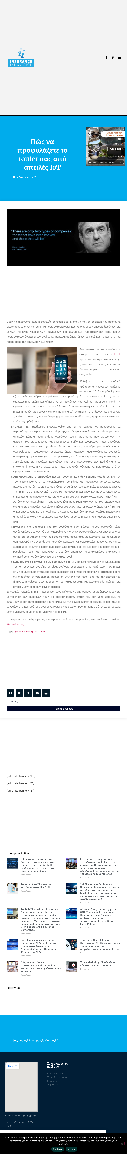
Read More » (26, 875)
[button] (86, 57)
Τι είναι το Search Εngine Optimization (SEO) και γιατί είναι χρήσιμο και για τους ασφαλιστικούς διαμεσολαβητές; (100, 945)
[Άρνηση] (122, 1143)
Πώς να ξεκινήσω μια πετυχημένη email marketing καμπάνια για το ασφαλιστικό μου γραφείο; (41, 967)
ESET (117, 354)
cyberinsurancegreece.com (29, 631)
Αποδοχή (58, 1149)
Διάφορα (68, 708)
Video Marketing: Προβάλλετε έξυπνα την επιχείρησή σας (98, 964)
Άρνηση (71, 1149)
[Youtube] (119, 57)
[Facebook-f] (106, 57)
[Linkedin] (112, 57)
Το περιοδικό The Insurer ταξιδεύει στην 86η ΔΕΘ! (36, 886)
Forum (58, 708)
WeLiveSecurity (16, 624)
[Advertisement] (63, 293)
